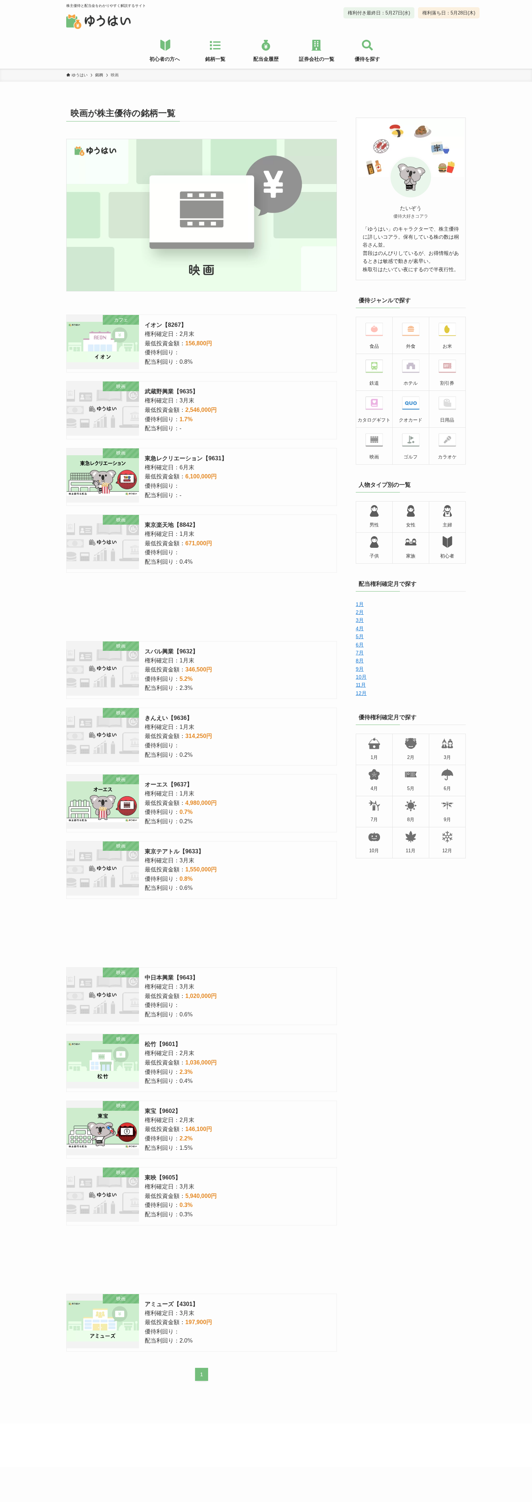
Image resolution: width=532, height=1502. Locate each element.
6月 (360, 645)
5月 (360, 636)
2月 (360, 612)
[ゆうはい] (98, 21)
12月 (361, 693)
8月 (360, 660)
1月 (360, 604)
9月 (360, 669)
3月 (360, 620)
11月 (361, 685)
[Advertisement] (201, 606)
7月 (360, 653)
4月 (360, 628)
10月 (361, 677)
